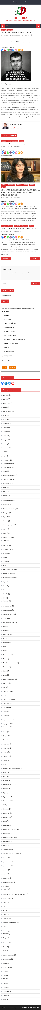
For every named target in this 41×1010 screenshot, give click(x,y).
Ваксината (10, 226)
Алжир (5, 415)
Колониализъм (7, 708)
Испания (5, 659)
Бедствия (5, 436)
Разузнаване (6, 850)
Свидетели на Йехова (10, 323)
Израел (5, 626)
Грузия (5, 557)
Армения (5, 428)
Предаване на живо (13, 141)
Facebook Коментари (8, 273)
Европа (5, 582)
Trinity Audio (19, 42)
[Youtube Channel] (12, 383)
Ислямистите (6, 655)
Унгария (5, 983)
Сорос (4, 927)
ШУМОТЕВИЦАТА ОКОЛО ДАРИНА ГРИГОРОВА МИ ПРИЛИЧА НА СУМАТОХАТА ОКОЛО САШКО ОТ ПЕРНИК (20, 192)
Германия (5, 545)
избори (5, 618)
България (3, 30)
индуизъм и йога (9, 327)
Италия (5, 671)
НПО (4, 487)
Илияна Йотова (7, 634)
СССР (4, 951)
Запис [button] (4, 367)
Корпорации (25, 226)
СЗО (4, 906)
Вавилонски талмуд (8, 501)
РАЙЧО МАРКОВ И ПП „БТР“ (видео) (7, 259)
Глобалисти (6, 549)
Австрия (5, 399)
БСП (4, 456)
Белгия (5, 444)
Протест (22, 141)
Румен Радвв (6, 862)
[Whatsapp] (8, 50)
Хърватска (6, 995)
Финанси (5, 987)
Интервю (5, 643)
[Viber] (10, 50)
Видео (4, 517)
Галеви (5, 471)
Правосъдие (6, 833)
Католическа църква (8, 679)
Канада (5, 675)
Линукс (5, 938)
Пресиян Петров (16, 35)
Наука (4, 776)
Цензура (4, 187)
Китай (4, 695)
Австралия (6, 395)
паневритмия (8, 356)
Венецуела (6, 513)
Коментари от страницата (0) (22, 273)
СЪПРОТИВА (7, 959)
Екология (5, 590)
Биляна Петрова (7, 463)
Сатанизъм (6, 878)
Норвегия (5, 789)
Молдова (5, 760)
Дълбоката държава (8, 578)
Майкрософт (6, 727)
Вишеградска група (8, 525)
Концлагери (6, 716)
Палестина (6, 809)
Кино (4, 687)
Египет (5, 586)
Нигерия (5, 781)
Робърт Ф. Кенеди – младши (11, 854)
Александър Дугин (8, 411)
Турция (5, 971)
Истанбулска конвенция (9, 663)
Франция (5, 991)
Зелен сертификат (8, 614)
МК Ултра (5, 756)
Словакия (5, 919)
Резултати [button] (12, 367)
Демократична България (10, 570)
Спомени (5, 943)
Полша (5, 821)
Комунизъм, (6, 712)
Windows (6, 934)
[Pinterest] (5, 50)
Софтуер (5, 931)
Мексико (5, 752)
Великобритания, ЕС (9, 509)
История (19, 184)
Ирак (4, 647)
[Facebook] (2, 50)
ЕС (3, 598)
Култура (5, 736)
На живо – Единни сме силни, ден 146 (15, 144)
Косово (5, 732)
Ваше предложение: (9, 360)
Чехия (4, 1000)
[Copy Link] (19, 50)
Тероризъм (6, 967)
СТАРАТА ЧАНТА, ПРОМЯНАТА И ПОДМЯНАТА (36, 259)
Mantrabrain (35, 1008)
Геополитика (6, 537)
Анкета (5, 419)
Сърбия (5, 963)
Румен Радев (6, 866)
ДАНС (4, 565)
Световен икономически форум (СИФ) (14, 894)
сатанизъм (7, 348)
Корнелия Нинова (8, 720)
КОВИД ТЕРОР (7, 699)
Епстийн (5, 594)
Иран (4, 651)
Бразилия (5, 448)
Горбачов (5, 553)
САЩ (4, 886)
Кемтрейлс (6, 683)
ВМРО (4, 529)
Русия (4, 874)
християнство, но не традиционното (14, 340)
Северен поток (7, 898)
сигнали (5, 910)
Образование (6, 797)
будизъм (6, 315)
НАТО (4, 772)
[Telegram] (13, 50)
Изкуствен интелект (8, 622)
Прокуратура (6, 841)
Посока (20, 18)
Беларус (5, 440)
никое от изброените (10, 335)
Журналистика (11, 184)
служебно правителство (9, 923)
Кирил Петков (7, 479)
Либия (4, 740)
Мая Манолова (7, 483)
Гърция (5, 561)
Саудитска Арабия (8, 882)
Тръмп (4, 889)
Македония (6, 744)
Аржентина (6, 423)
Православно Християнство (11, 829)
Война (4, 533)
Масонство (6, 748)
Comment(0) (28, 35)
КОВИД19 (17, 226)
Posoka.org (16, 198)
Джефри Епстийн (8, 574)
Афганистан (6, 432)
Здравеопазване (7, 610)
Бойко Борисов (7, 467)
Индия (4, 638)
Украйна (5, 975)
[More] (21, 50)
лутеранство (7, 319)
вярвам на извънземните (11, 344)
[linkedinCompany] (6, 383)
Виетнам (5, 521)
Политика (10, 30)
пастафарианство (9, 352)
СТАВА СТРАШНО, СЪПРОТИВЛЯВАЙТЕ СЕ (18, 228)
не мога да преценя (9, 331)
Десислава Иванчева (8, 475)
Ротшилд (5, 858)
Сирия (4, 914)
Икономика (6, 630)
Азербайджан (6, 403)
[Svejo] (16, 50)
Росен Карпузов (16, 146)
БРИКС (5, 452)
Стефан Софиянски (8, 955)
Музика (5, 764)
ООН (4, 805)
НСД (4, 793)
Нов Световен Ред (8, 785)
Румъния (5, 870)
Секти (4, 902)
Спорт (4, 947)
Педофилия (6, 813)
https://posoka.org (16, 128)
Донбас (5, 978)
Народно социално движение (11, 768)
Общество (25, 184)
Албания (5, 407)
